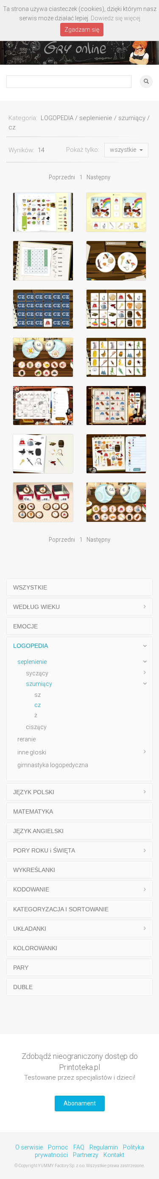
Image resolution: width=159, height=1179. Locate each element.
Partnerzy (85, 1155)
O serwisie (29, 1147)
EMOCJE (25, 626)
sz (37, 694)
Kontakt (113, 1155)
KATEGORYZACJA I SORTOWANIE (61, 909)
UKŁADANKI (29, 928)
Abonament (80, 1103)
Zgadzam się (81, 29)
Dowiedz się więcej (115, 18)
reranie (26, 739)
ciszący (36, 727)
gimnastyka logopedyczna (52, 765)
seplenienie (32, 661)
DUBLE (23, 987)
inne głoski (31, 752)
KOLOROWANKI (35, 948)
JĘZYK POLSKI (33, 792)
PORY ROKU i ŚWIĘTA (44, 850)
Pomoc (58, 1147)
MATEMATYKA (33, 811)
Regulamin (103, 1147)
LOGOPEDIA (30, 645)
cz (37, 705)
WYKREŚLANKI (34, 869)
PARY (20, 967)
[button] (126, 150)
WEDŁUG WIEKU (36, 606)
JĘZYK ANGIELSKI (38, 831)
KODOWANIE (31, 889)
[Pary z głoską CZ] (116, 309)
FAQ (78, 1147)
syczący (37, 673)
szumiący (39, 683)
